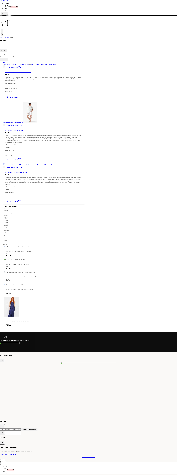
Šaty (5, 232)
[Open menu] (2, 31)
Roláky (5, 227)
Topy (5, 235)
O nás (5, 336)
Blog (4, 471)
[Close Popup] (2, 360)
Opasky (6, 222)
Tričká (5, 237)
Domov (5, 466)
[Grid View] (2, 59)
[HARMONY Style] (5, 1)
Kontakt (7, 10)
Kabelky (6, 217)
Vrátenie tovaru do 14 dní (88, 457)
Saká (5, 229)
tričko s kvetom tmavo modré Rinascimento (17, 172)
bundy (5, 212)
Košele (5, 219)
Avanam (27, 340)
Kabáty (6, 215)
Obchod (11, 7)
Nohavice (6, 220)
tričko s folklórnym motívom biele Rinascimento (18, 72)
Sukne (5, 233)
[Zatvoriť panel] (2, 433)
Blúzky (5, 209)
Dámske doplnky (8, 214)
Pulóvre (6, 225)
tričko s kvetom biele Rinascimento (14, 130)
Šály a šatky (7, 230)
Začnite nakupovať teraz (8, 454)
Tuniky (5, 238)
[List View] (6, 59)
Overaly (6, 224)
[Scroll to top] (1, 460)
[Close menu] (0, 463)
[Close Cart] (2, 443)
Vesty (5, 240)
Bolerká (6, 210)
